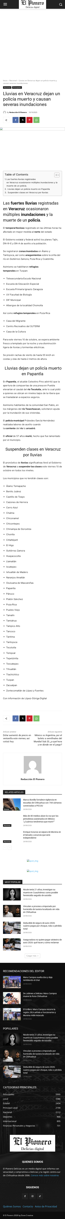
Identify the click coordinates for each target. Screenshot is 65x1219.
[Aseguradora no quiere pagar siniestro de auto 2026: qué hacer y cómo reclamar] (12, 944)
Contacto (28, 1206)
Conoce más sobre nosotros (45, 1175)
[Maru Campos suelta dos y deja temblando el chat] (12, 982)
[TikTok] (40, 1196)
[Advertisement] (32, 42)
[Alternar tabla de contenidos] (55, 175)
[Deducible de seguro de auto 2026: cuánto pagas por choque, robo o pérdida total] (12, 928)
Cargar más (31, 955)
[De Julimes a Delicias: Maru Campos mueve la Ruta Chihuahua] (12, 998)
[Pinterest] (29, 120)
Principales (17, 87)
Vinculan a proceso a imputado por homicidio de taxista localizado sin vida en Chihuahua (41, 909)
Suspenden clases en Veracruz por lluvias (27, 192)
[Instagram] (32, 1196)
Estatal (6, 809)
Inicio (5, 80)
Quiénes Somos (12, 1206)
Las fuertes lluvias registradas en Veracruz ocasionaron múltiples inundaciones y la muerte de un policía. (31, 182)
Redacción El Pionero (18, 112)
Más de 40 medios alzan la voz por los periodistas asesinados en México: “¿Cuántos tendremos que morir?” (40, 819)
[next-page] (10, 848)
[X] (23, 120)
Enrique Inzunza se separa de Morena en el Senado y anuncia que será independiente (42, 835)
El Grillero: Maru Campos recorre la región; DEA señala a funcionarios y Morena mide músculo (39, 1012)
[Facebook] (16, 120)
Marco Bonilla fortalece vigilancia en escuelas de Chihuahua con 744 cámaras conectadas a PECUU (42, 803)
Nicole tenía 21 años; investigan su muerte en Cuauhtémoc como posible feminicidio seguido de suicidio (40, 892)
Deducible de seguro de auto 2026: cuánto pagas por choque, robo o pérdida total (42, 926)
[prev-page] (5, 848)
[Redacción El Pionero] (5, 112)
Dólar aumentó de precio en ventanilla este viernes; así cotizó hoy (17, 738)
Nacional (13, 80)
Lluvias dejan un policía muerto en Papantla (28, 189)
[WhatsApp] (36, 120)
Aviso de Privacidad (46, 1206)
